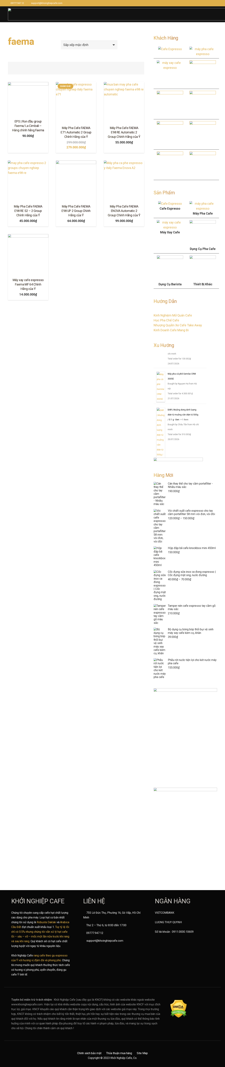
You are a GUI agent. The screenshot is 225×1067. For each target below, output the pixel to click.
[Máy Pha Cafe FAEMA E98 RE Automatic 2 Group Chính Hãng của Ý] (124, 102)
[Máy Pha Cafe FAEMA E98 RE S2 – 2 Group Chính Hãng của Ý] (28, 181)
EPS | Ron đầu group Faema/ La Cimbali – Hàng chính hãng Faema (28, 126)
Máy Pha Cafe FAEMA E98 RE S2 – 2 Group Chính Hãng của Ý (28, 211)
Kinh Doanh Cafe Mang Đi (171, 330)
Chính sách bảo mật (89, 1053)
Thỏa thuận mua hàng (119, 1053)
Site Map (142, 1053)
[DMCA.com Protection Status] (178, 1016)
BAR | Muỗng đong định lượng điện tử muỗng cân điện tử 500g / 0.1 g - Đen (183, 415)
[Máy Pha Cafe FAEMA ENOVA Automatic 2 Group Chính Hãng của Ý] (124, 181)
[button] (28, 149)
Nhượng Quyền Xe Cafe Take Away (178, 325)
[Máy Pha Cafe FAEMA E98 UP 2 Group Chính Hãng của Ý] (76, 181)
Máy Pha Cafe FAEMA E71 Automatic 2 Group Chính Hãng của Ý (76, 132)
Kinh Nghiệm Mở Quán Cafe (173, 315)
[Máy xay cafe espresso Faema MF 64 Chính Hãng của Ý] (28, 254)
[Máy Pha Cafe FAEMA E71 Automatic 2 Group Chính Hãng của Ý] (76, 102)
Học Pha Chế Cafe (166, 320)
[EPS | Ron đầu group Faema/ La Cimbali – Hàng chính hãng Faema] (28, 99)
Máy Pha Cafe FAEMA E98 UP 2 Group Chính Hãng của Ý (76, 211)
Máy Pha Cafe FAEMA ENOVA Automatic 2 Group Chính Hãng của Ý (124, 211)
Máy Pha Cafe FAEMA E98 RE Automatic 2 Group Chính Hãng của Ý (124, 132)
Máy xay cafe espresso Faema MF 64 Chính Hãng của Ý (28, 284)
